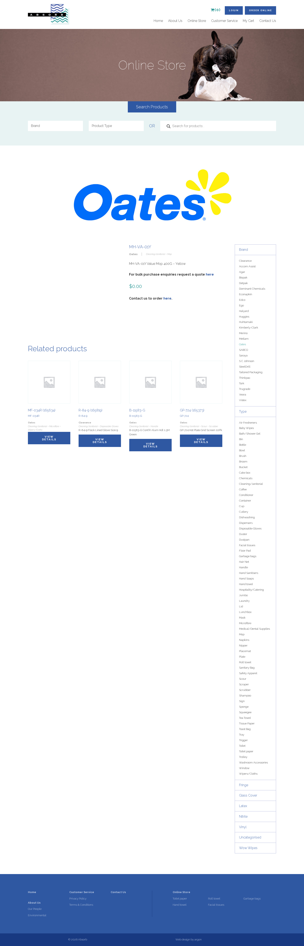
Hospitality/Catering (251, 589)
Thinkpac (244, 377)
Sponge (244, 706)
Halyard (244, 311)
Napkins (244, 639)
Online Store (197, 21)
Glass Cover (248, 795)
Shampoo (245, 695)
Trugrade (244, 389)
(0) (218, 10)
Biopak (243, 277)
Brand (243, 250)
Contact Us (267, 21)
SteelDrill (244, 366)
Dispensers (246, 522)
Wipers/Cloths (248, 773)
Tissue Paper (247, 723)
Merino (243, 333)
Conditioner (246, 495)
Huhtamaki (246, 322)
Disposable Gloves (250, 528)
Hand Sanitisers (248, 573)
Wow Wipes (248, 848)
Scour (242, 678)
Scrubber (245, 690)
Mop (241, 634)
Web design (182, 939)
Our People (35, 908)
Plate (242, 656)
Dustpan (244, 539)
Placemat (245, 651)
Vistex (242, 400)
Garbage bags (247, 556)
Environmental (37, 915)
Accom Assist (247, 266)
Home (158, 21)
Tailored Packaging (250, 372)
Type (243, 411)
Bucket (243, 467)
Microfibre (245, 623)
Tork (241, 383)
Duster (243, 534)
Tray (241, 734)
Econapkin (245, 294)
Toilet (242, 745)
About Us (175, 21)
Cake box (244, 472)
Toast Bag (245, 729)
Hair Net (244, 561)
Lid (241, 606)
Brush (242, 455)
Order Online (260, 10)
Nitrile (243, 816)
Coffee (243, 489)
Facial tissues (247, 545)
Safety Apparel (248, 673)
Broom (243, 461)
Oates (242, 344)
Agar (242, 272)
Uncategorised (250, 837)
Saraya (243, 355)
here (210, 274)
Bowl (242, 450)
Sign (242, 701)
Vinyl (243, 827)
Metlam (244, 338)
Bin (241, 439)
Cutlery (243, 511)
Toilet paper (246, 751)
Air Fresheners (248, 422)
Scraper (244, 684)
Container (245, 500)
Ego (241, 305)
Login (234, 10)
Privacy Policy (77, 898)
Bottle (242, 444)
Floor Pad (245, 550)
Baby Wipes (246, 428)
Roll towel (245, 662)
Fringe (243, 785)
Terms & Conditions (81, 904)
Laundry (244, 600)
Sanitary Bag (247, 667)
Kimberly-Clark (248, 327)
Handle (243, 567)
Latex (243, 806)
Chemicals (245, 478)
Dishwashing (247, 517)
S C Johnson (246, 361)
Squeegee (245, 712)
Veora (242, 394)
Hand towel (246, 584)
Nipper (243, 645)
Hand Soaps (246, 578)
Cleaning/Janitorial (251, 483)
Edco (242, 299)
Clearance (245, 260)
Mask (242, 617)
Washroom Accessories (253, 762)
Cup (241, 506)
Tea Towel (245, 717)
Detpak (243, 283)
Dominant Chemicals (252, 288)
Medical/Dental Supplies (254, 628)
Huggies (244, 316)
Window (244, 768)
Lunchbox (245, 612)
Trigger (243, 740)
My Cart (248, 21)
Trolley (243, 756)
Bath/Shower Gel (249, 433)
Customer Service (224, 21)
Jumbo (243, 595)
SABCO (243, 349)
